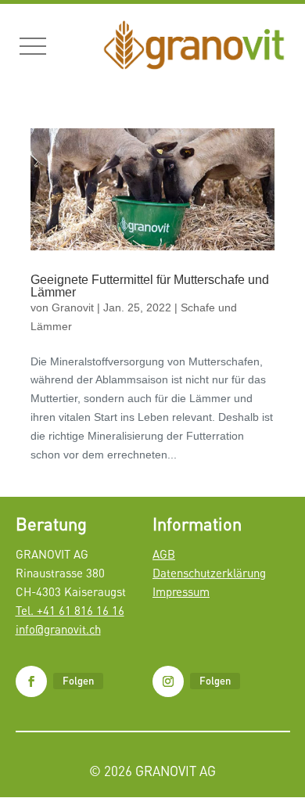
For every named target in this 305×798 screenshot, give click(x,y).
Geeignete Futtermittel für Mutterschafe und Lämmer (149, 286)
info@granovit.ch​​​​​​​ (58, 629)
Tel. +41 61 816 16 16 (70, 610)
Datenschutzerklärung (209, 573)
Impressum (181, 591)
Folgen (78, 680)
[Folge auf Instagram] (168, 681)
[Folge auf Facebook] (31, 681)
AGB (163, 554)
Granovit (73, 307)
